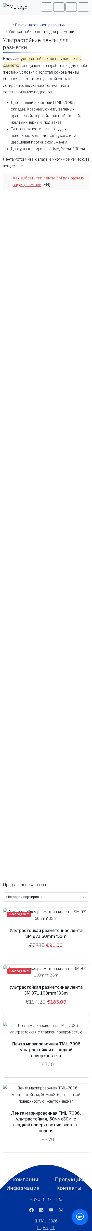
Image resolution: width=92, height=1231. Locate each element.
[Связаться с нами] (80, 1217)
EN (45, 1227)
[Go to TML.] (8, 25)
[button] (23, 1179)
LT (39, 1227)
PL (52, 1227)
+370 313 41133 (46, 1199)
